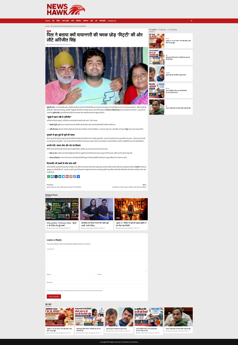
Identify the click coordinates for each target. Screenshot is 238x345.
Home (47, 21)
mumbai (168, 72)
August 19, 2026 (64, 332)
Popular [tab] (162, 30)
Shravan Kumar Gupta (53, 44)
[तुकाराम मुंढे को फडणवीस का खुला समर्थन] (156, 74)
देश (53, 21)
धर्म (96, 21)
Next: (129, 186)
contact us (112, 21)
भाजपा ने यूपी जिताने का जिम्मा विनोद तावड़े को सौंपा (178, 108)
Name (49, 274)
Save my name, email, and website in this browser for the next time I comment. (76, 290)
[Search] (191, 20)
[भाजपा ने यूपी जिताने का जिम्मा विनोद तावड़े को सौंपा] (156, 107)
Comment (51, 249)
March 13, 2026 (98, 228)
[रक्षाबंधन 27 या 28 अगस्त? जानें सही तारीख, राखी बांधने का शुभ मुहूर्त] (156, 40)
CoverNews (125, 342)
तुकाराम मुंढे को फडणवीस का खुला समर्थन (176, 75)
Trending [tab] (172, 30)
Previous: (64, 186)
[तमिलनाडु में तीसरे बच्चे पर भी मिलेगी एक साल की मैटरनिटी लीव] (156, 57)
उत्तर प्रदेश (65, 21)
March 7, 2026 (65, 44)
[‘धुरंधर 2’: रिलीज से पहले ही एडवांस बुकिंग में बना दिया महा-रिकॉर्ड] (131, 209)
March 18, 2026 (64, 228)
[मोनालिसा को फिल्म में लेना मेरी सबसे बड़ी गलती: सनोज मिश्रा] (96, 209)
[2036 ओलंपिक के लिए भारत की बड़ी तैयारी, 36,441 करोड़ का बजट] (156, 90)
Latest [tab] (154, 30)
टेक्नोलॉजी (102, 21)
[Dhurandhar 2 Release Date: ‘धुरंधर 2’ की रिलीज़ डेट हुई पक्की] (62, 209)
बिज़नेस (78, 21)
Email (100, 274)
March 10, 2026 (133, 228)
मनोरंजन (85, 21)
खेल (91, 21)
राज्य (72, 21)
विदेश (58, 21)
